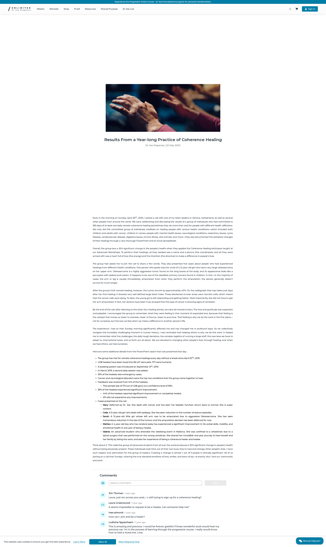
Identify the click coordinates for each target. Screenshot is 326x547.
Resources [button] (90, 9)
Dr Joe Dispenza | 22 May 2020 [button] (163, 145)
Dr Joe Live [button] (128, 9)
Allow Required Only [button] (129, 542)
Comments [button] (108, 475)
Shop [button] (66, 9)
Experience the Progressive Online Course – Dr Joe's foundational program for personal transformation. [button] (163, 2)
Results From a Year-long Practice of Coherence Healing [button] (163, 139)
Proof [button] (77, 9)
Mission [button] (40, 9)
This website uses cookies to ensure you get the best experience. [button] (37, 542)
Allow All (102, 542)
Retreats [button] (54, 9)
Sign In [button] (311, 9)
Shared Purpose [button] (109, 9)
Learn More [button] (79, 542)
